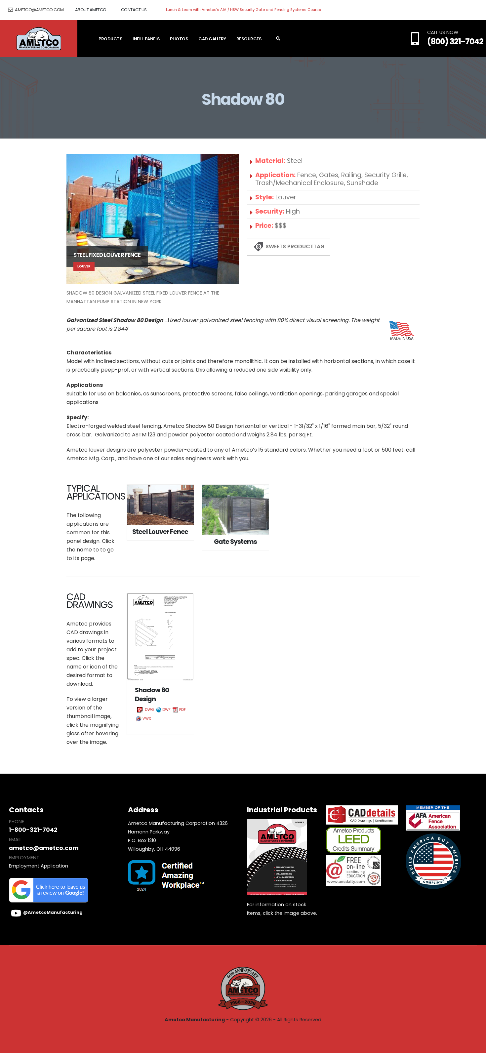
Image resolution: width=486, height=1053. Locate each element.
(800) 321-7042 (455, 41)
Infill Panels (146, 39)
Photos (179, 39)
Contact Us (134, 10)
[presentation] (66, 232)
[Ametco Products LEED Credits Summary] (353, 840)
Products (110, 39)
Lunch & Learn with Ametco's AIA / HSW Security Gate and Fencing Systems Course (243, 9)
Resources (249, 39)
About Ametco (90, 10)
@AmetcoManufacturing (53, 912)
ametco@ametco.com (39, 10)
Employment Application (38, 866)
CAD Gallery (212, 39)
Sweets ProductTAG (294, 246)
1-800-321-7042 (33, 830)
